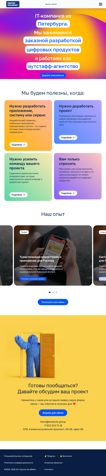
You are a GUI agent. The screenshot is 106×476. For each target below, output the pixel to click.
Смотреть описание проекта (33, 279)
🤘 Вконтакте (66, 456)
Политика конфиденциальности (18, 463)
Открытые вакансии (53, 463)
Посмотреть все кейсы (53, 302)
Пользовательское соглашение (18, 456)
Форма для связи (53, 412)
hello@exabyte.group (53, 421)
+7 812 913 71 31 (53, 425)
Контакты (48, 469)
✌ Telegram (49, 456)
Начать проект (51, 4)
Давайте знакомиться (53, 75)
